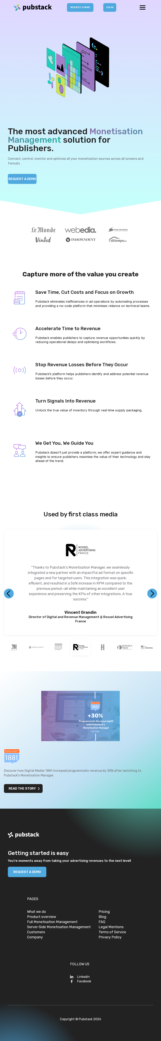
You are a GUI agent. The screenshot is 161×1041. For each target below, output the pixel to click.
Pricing (104, 913)
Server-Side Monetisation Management (59, 928)
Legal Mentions (111, 928)
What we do (36, 913)
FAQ (102, 923)
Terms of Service (112, 933)
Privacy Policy (110, 938)
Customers (36, 933)
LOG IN (109, 7)
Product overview (41, 918)
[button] (142, 7)
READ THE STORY (22, 790)
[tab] (14, 648)
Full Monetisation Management (52, 923)
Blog (102, 918)
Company (35, 938)
